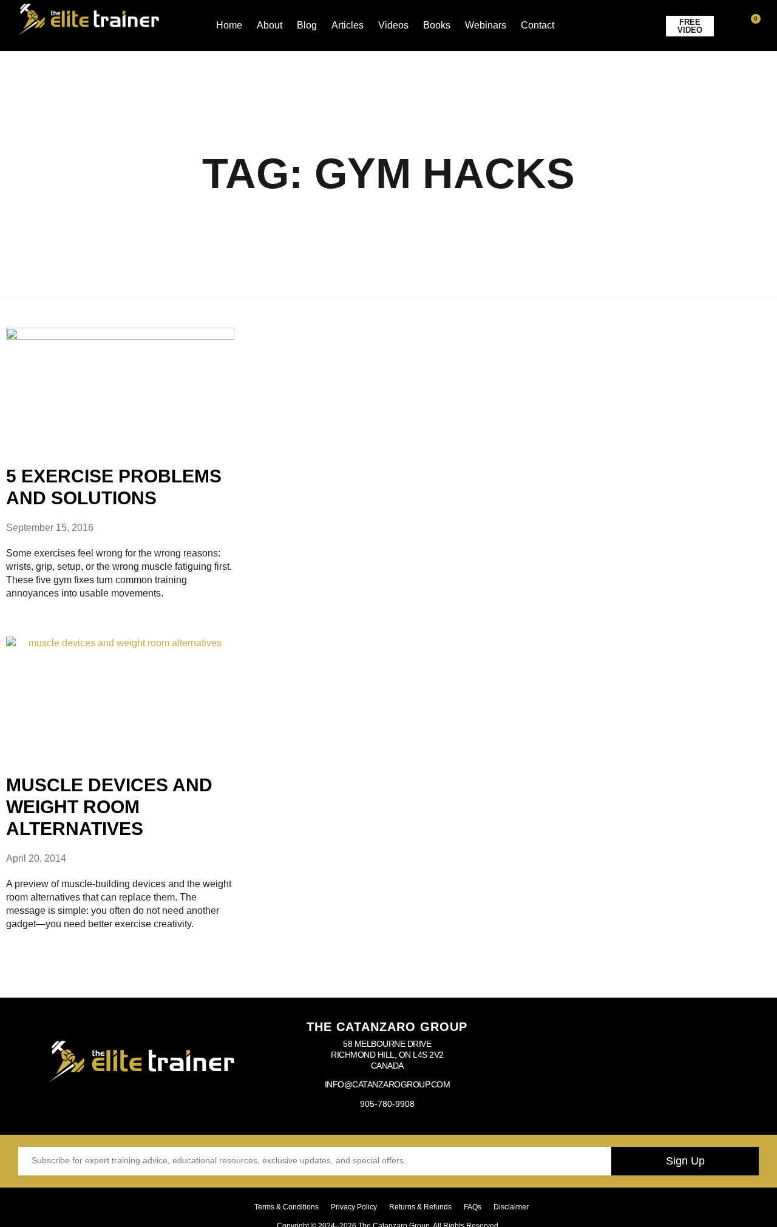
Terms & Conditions (286, 1207)
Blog (307, 25)
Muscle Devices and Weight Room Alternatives (109, 807)
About (269, 25)
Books (436, 25)
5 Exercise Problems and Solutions (114, 487)
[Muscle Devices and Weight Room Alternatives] (120, 696)
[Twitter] (671, 1063)
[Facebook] (556, 1063)
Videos (393, 25)
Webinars (485, 25)
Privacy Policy (354, 1207)
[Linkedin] (709, 1063)
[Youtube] (633, 1063)
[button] (736, 26)
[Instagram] (594, 1063)
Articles (347, 25)
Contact (537, 25)
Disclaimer (511, 1207)
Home (229, 25)
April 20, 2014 (36, 858)
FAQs (472, 1207)
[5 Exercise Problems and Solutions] (120, 387)
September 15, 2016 (49, 527)
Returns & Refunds (420, 1207)
